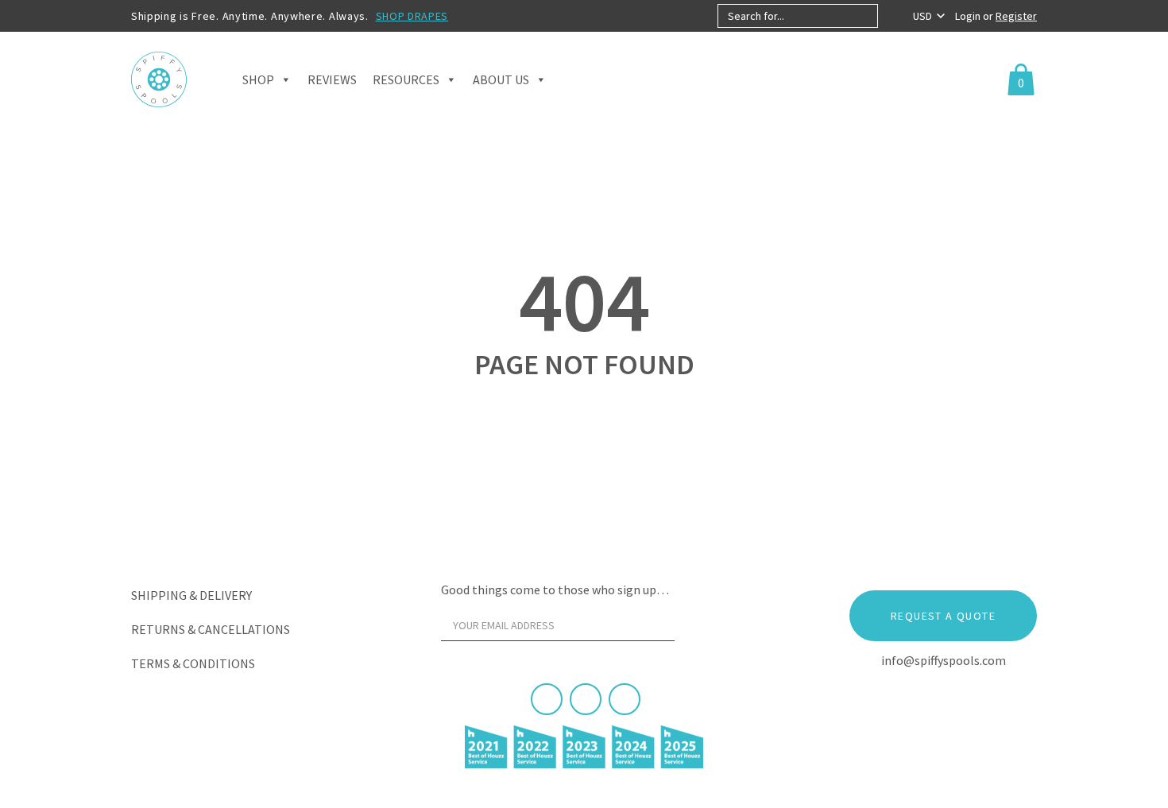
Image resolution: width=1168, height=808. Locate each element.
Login (969, 16)
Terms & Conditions (193, 663)
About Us (501, 79)
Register (1016, 16)
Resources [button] (406, 79)
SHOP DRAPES (412, 16)
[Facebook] (547, 699)
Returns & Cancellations (210, 629)
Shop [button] (258, 79)
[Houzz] (624, 699)
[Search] (891, 16)
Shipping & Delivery (191, 595)
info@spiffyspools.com (943, 660)
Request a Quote (943, 616)
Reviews (332, 79)
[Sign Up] (705, 629)
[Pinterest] (585, 699)
